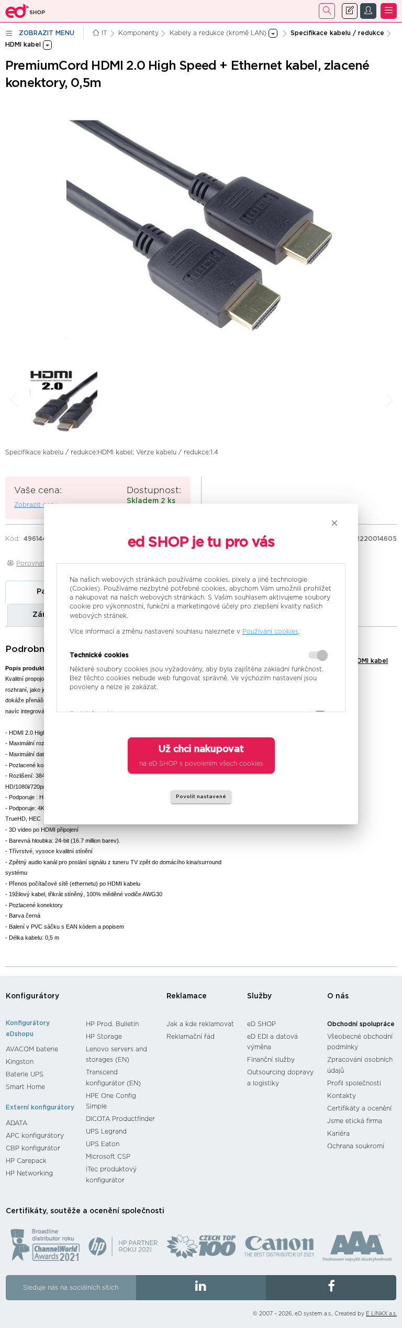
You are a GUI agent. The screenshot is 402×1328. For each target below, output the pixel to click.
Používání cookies (270, 631)
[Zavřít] (334, 523)
